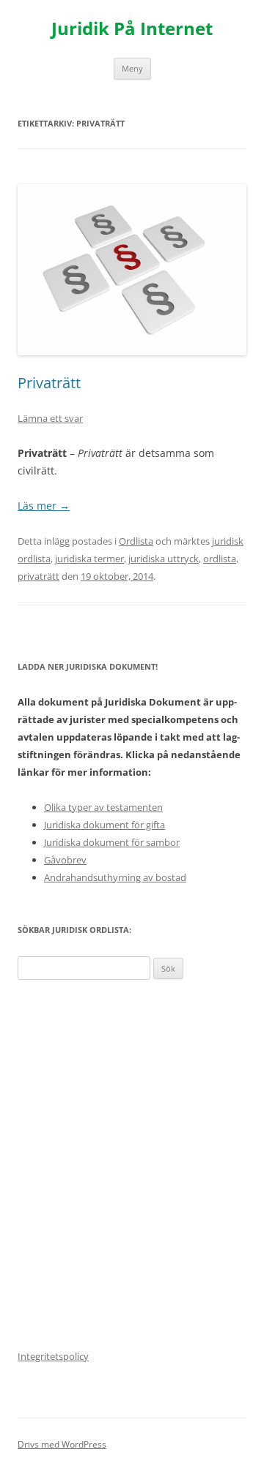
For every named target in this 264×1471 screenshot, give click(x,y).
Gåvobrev (65, 859)
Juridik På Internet (132, 29)
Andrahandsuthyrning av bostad (115, 877)
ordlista (219, 558)
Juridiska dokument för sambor (112, 842)
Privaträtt (49, 383)
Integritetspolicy (53, 1356)
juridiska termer (89, 558)
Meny (132, 68)
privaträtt (38, 576)
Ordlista (136, 541)
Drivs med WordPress (62, 1444)
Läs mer (44, 506)
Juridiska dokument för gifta (104, 824)
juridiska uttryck (163, 558)
